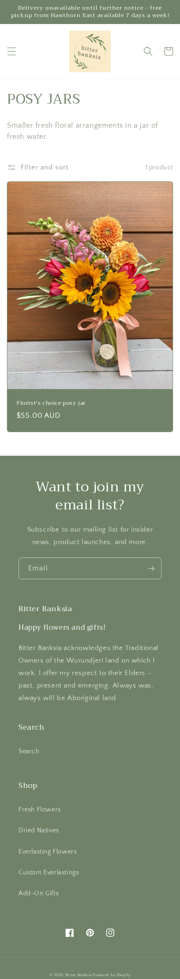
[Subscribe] (151, 568)
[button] (11, 51)
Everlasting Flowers (47, 851)
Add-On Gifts (38, 893)
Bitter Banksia (79, 975)
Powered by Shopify (112, 975)
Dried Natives (38, 830)
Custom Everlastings (48, 872)
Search (29, 751)
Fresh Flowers (39, 809)
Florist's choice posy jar (51, 403)
